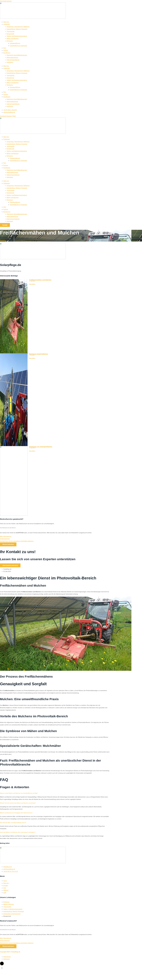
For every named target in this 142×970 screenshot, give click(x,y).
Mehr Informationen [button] (5, 536)
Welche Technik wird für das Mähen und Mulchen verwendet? (18, 803)
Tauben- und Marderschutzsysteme (17, 36)
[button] (55, 793)
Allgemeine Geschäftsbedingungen (17, 55)
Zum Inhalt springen (6, 1)
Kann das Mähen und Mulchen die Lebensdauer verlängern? (17, 832)
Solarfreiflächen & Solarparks (18, 45)
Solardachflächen (15, 43)
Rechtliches (6, 52)
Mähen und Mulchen (12, 38)
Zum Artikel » (32, 284)
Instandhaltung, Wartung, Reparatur (17, 29)
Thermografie (10, 31)
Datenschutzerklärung (13, 60)
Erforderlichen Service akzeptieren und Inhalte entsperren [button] (17, 541)
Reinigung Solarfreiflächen (38, 354)
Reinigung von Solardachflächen (40, 447)
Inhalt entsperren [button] (5, 538)
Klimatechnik (10, 34)
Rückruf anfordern (8, 544)
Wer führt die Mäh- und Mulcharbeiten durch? (13, 822)
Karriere (5, 50)
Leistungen (6, 24)
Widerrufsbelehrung (12, 57)
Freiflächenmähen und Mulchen (40, 280)
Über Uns (6, 22)
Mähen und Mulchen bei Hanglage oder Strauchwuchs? (16, 812)
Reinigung (10, 41)
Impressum (10, 62)
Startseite (3, 240)
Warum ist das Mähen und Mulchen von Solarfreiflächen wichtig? (19, 793)
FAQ (4, 48)
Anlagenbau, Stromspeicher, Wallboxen (18, 26)
